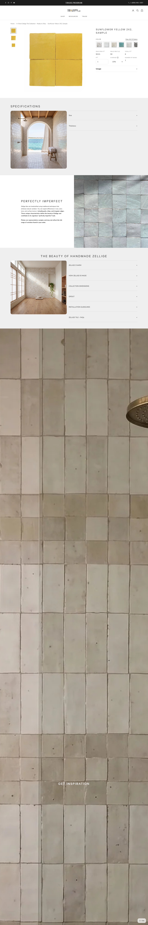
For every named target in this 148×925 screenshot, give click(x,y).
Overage (114, 57)
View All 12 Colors (131, 39)
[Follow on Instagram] (8, 3)
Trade (84, 16)
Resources (73, 16)
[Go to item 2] (13, 38)
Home (12, 24)
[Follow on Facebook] (5, 3)
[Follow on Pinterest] (11, 3)
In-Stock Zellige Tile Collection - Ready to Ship (31, 24)
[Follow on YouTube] (14, 3)
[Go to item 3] (13, 45)
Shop (63, 16)
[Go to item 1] (13, 30)
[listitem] (99, 44)
